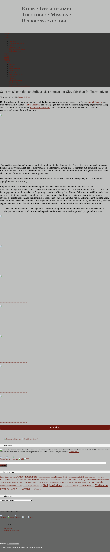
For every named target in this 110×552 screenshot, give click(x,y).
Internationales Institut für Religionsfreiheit (77, 479)
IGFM (25, 479)
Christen (14, 477)
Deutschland (47, 477)
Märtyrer (22, 486)
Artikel (6, 55)
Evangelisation (15, 479)
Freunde (11, 66)
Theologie (75, 486)
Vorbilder (12, 64)
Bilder (6, 62)
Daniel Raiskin (95, 102)
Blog (6, 35)
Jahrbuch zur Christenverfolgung (41, 482)
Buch (7, 477)
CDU (10, 477)
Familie (21, 479)
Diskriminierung (74, 477)
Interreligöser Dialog (17, 482)
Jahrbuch (30, 482)
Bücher (6, 57)
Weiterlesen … (74, 452)
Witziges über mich (15, 80)
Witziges (12, 78)
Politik (41, 486)
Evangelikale (5, 479)
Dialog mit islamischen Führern (19, 86)
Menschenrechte (96, 482)
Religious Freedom (67, 485)
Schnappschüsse (14, 84)
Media (6, 59)
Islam (24, 482)
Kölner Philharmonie (40, 107)
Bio (5, 39)
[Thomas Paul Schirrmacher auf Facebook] (3, 459)
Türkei (81, 486)
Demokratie (41, 477)
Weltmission (91, 485)
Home (6, 33)
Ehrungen (12, 45)
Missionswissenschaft (7, 486)
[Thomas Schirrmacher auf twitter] (11, 517)
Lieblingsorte (13, 70)
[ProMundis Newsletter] (21, 459)
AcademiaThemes (13, 544)
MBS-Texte (70, 482)
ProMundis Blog (24, 97)
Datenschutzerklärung (11, 530)
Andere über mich (15, 51)
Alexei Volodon (32, 104)
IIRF (29, 479)
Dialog (53, 477)
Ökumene (37, 489)
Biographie (12, 41)
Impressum (8, 529)
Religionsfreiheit (52, 485)
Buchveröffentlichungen (17, 49)
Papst (27, 486)
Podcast (7, 61)
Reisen (6, 37)
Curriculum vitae (14, 47)
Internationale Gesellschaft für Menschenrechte (45, 479)
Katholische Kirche (59, 482)
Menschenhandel (83, 482)
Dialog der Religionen (62, 477)
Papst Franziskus (34, 486)
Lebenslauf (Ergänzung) (17, 43)
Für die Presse (13, 82)
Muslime (17, 486)
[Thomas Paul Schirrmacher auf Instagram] (15, 459)
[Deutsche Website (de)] (12, 439)
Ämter (6, 53)
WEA (85, 485)
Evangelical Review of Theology (94, 477)
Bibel (2, 477)
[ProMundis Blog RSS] (26, 459)
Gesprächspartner (15, 68)
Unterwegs (12, 76)
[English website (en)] (30, 439)
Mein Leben (13, 72)
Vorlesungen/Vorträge (16, 74)
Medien (76, 482)
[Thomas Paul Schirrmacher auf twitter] (9, 459)
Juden (51, 482)
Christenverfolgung (27, 476)
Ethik (81, 476)
